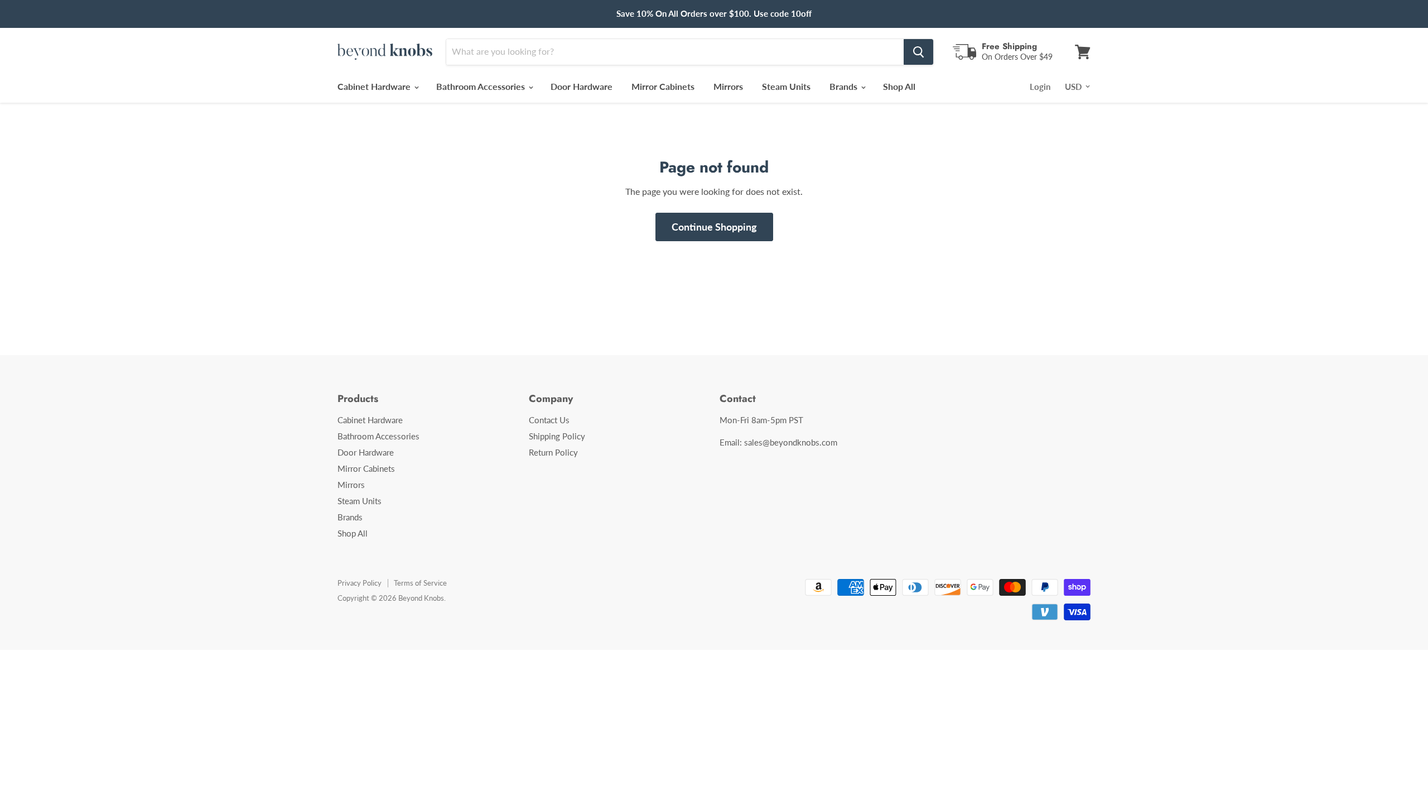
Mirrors (728, 86)
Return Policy (553, 452)
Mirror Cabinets (662, 86)
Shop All (899, 86)
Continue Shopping (714, 227)
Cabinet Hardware (375, 86)
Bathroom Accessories (481, 86)
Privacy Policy (359, 582)
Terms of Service (420, 582)
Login (1040, 87)
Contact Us (549, 420)
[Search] (918, 52)
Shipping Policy (557, 436)
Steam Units (786, 86)
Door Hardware (581, 86)
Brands (844, 86)
